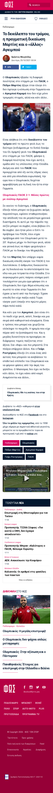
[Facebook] (24, 687)
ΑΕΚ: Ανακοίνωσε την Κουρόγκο (23, 560)
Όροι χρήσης (27, 738)
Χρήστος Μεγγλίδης (21, 57)
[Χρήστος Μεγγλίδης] (6, 58)
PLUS (41, 708)
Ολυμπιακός (28, 443)
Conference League (13, 542)
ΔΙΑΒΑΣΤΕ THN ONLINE (22, 12)
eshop (30, 433)
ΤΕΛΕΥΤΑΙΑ (14, 503)
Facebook (34, 414)
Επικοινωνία (13, 750)
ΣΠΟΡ (16, 708)
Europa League (11, 524)
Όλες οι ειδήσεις (25, 580)
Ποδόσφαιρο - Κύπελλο (14, 626)
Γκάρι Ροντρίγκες (14, 457)
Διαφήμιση (41, 750)
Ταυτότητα (12, 738)
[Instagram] (31, 687)
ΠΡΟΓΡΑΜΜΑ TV (30, 714)
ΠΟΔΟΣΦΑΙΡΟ (11, 703)
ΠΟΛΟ (7, 708)
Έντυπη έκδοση (14, 755)
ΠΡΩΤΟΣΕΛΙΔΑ (11, 714)
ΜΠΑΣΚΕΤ (26, 703)
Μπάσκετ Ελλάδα (12, 568)
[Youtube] (44, 687)
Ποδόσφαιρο (8, 27)
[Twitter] (37, 687)
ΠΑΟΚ (31, 457)
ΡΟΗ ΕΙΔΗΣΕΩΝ (18, 18)
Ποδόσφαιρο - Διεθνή (13, 510)
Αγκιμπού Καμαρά (34, 450)
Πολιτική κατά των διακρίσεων (21, 744)
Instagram (8, 418)
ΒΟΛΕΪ (38, 703)
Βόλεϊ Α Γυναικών (12, 557)
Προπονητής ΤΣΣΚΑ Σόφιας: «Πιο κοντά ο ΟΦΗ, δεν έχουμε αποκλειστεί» (24, 531)
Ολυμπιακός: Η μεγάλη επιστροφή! (24, 631)
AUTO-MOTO (28, 708)
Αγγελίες (27, 750)
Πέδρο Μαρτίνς (13, 450)
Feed (42, 744)
